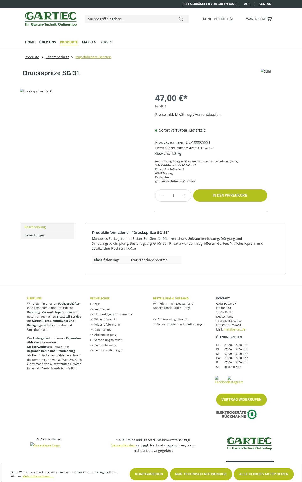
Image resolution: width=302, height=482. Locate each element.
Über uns (34, 298)
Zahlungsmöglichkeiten (172, 319)
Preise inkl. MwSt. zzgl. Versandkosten (188, 114)
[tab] (48, 227)
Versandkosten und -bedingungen (180, 324)
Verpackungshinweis (108, 340)
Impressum (101, 309)
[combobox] (129, 19)
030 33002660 (232, 321)
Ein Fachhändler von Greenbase (209, 4)
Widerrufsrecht (104, 319)
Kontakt (266, 4)
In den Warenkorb (230, 195)
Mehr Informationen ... (38, 476)
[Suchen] (181, 19)
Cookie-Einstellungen (108, 350)
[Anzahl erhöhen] (184, 195)
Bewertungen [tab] (34, 235)
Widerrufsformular (106, 324)
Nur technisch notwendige (201, 474)
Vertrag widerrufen (241, 399)
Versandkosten (123, 445)
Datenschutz (102, 330)
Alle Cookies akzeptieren (263, 474)
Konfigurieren (149, 474)
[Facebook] (222, 380)
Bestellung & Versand (171, 298)
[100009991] (83, 133)
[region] (83, 133)
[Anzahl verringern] (162, 195)
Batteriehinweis (104, 345)
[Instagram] (235, 380)
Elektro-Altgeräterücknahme (113, 314)
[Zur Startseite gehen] (51, 18)
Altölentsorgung (104, 335)
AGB (247, 4)
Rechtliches (100, 298)
